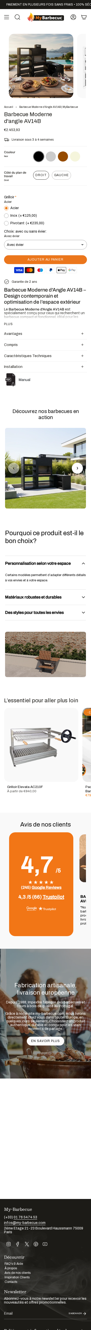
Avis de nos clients (18, 1273)
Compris (11, 345)
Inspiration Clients (17, 1277)
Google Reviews (46, 887)
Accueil (8, 107)
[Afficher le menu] (7, 17)
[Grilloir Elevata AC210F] (41, 745)
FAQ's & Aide (14, 1263)
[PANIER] (84, 17)
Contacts (11, 1282)
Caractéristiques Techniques (28, 356)
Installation (13, 367)
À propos (11, 1268)
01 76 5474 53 (25, 1217)
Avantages (13, 334)
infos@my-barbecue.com (25, 1223)
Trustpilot (53, 897)
